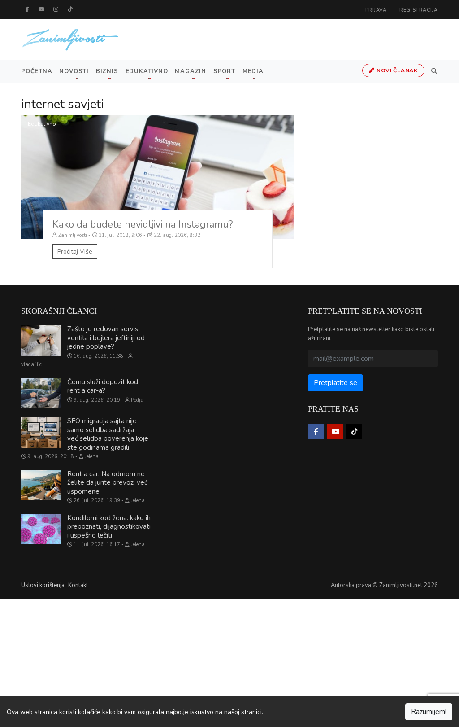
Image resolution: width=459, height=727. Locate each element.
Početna (36, 71)
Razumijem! (428, 712)
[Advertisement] (229, 661)
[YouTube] (41, 9)
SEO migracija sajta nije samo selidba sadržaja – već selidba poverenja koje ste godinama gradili (107, 434)
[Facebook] (27, 9)
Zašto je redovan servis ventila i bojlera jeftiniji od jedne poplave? (106, 337)
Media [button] (253, 71)
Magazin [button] (190, 71)
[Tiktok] (70, 9)
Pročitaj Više (74, 251)
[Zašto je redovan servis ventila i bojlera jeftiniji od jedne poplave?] (41, 340)
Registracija (418, 10)
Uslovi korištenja (43, 585)
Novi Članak (396, 70)
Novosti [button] (73, 71)
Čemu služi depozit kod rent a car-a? (102, 386)
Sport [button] (224, 71)
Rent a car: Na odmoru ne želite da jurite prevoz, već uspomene (107, 482)
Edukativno (42, 123)
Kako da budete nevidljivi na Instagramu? (142, 224)
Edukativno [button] (147, 71)
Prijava (376, 10)
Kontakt (78, 585)
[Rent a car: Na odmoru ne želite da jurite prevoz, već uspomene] (41, 485)
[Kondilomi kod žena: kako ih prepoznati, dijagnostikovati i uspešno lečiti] (41, 529)
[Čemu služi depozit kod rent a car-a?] (41, 393)
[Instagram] (56, 9)
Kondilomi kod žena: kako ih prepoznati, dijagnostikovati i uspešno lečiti (109, 526)
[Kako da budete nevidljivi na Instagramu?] (157, 176)
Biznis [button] (107, 71)
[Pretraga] (432, 71)
